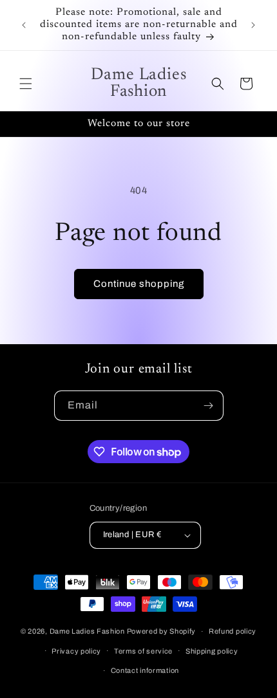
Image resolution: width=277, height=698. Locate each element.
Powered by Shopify (161, 631)
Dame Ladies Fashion (87, 631)
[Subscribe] (209, 405)
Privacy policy (76, 651)
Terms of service (143, 651)
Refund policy (232, 631)
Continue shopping (138, 284)
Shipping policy (212, 651)
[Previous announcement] (24, 25)
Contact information (145, 670)
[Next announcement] (253, 25)
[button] (26, 83)
